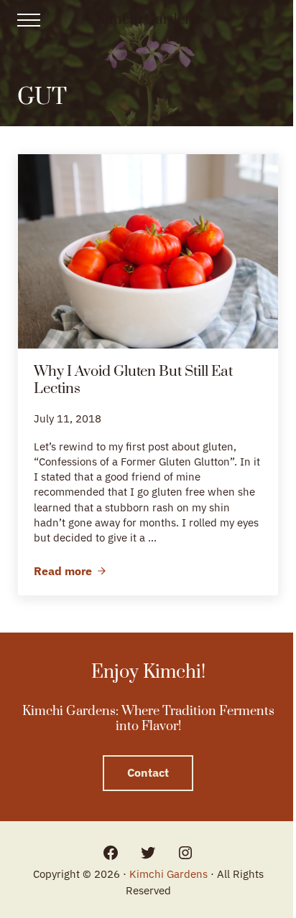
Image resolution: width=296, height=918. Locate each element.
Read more (70, 571)
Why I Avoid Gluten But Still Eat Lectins (133, 380)
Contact (148, 772)
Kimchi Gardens (148, 19)
